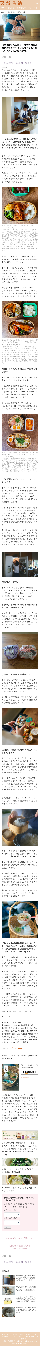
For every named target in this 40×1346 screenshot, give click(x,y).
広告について (6, 1334)
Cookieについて (21, 1339)
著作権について (18, 1334)
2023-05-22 (6, 57)
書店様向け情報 (31, 1334)
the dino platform (22, 1343)
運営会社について (7, 1336)
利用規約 (18, 1336)
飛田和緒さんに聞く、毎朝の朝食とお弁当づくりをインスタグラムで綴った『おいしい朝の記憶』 (19, 47)
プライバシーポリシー (31, 1336)
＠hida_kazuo (16, 1048)
